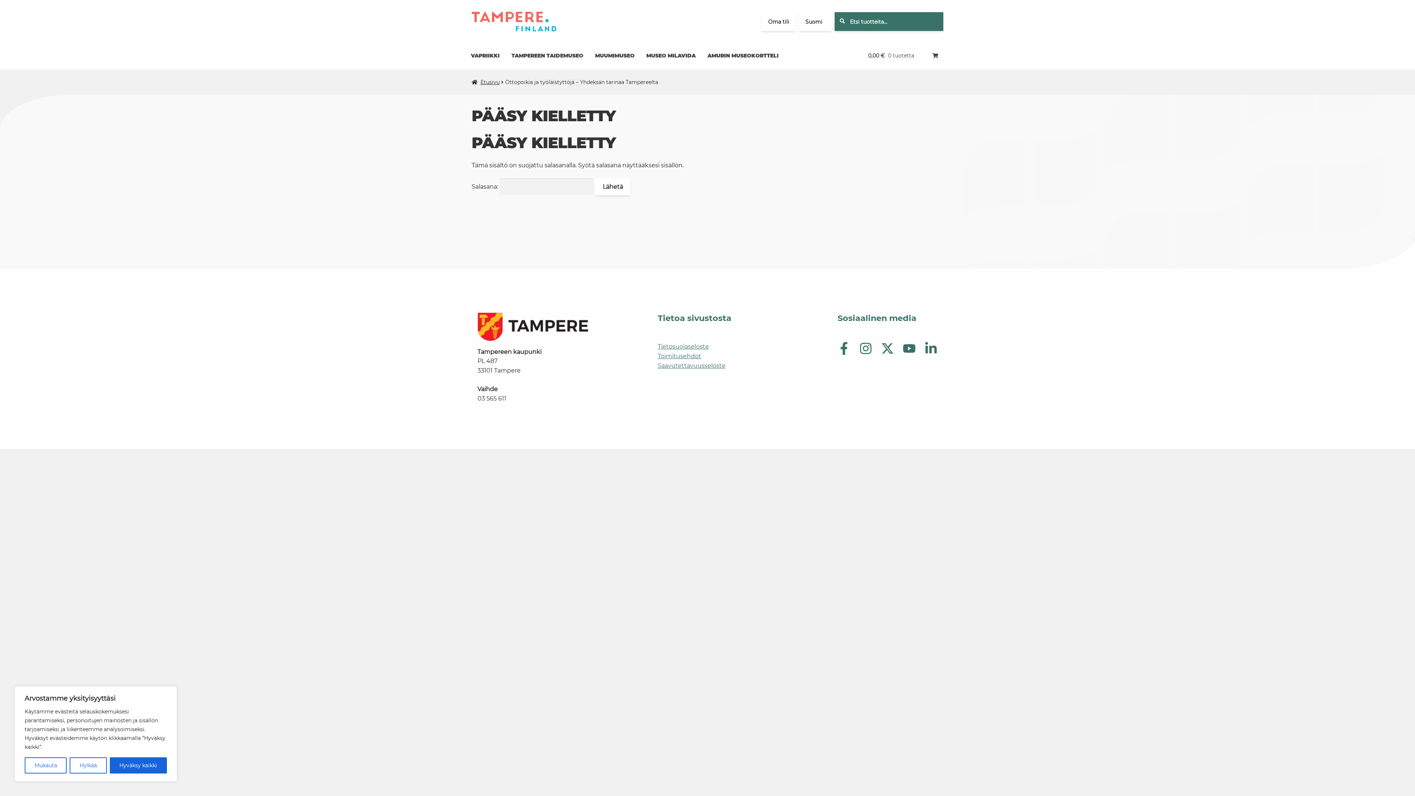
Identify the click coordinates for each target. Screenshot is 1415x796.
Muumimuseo (615, 55)
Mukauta (46, 765)
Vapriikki (485, 55)
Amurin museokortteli (743, 55)
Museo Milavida (671, 55)
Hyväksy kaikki (138, 765)
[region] (96, 733)
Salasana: (486, 186)
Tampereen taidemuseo (547, 55)
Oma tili (778, 21)
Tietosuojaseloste (683, 346)
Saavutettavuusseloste (692, 365)
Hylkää (88, 765)
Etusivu (490, 82)
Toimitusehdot (679, 356)
